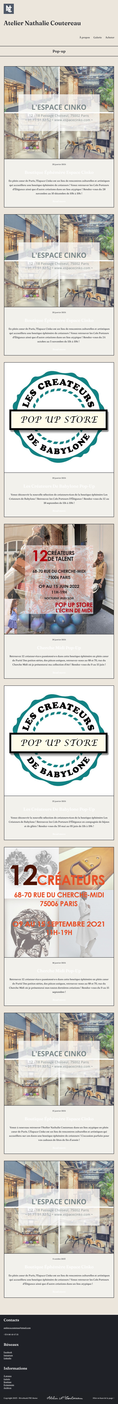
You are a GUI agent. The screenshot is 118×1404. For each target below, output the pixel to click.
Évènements (9, 1385)
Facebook (8, 1352)
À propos (8, 1376)
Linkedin (7, 1358)
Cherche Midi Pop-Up (59, 647)
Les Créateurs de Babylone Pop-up (59, 486)
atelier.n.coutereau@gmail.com (17, 1328)
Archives (7, 1388)
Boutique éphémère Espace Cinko (59, 172)
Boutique (7, 1382)
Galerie (7, 1379)
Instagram (8, 1355)
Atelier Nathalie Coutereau (42, 23)
